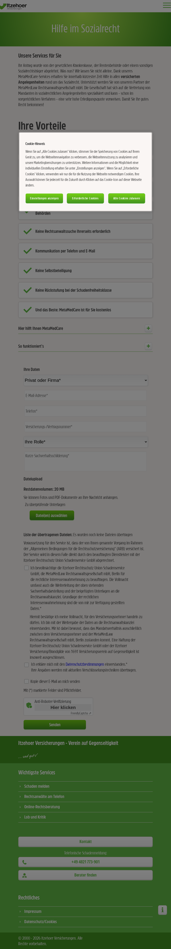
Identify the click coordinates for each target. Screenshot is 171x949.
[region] (85, 171)
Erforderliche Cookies (85, 198)
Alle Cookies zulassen (126, 198)
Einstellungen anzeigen (44, 198)
